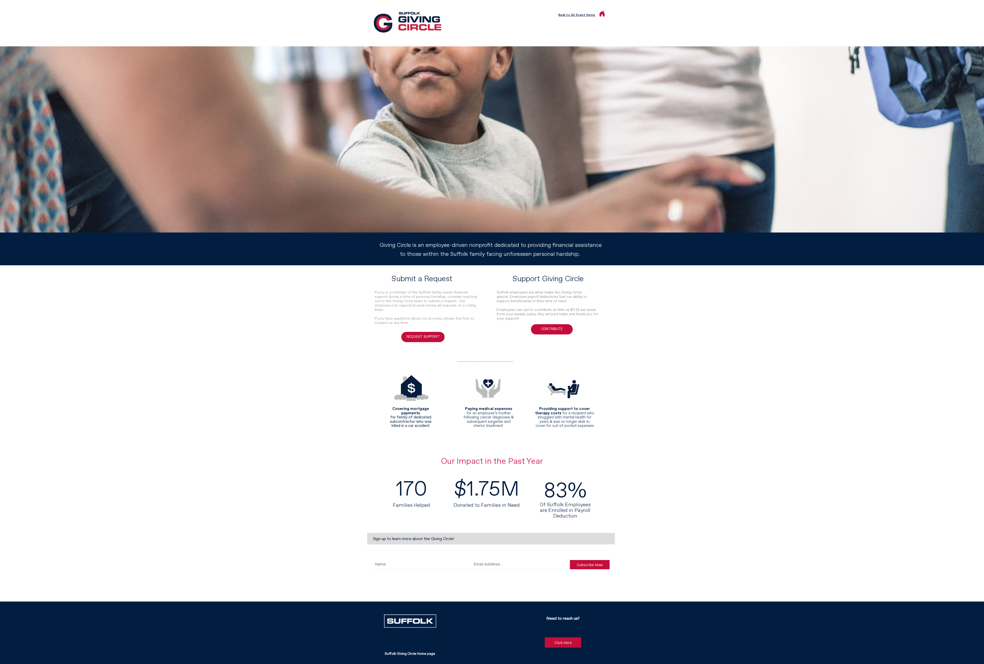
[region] (411, 400)
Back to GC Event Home (576, 15)
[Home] (602, 13)
